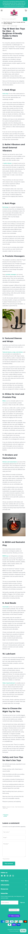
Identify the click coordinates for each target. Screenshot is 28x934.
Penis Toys (5, 808)
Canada (13, 910)
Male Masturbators (19, 807)
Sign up (22, 902)
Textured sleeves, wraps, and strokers (12, 352)
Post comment (9, 863)
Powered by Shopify (14, 931)
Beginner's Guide (10, 807)
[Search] (25, 19)
